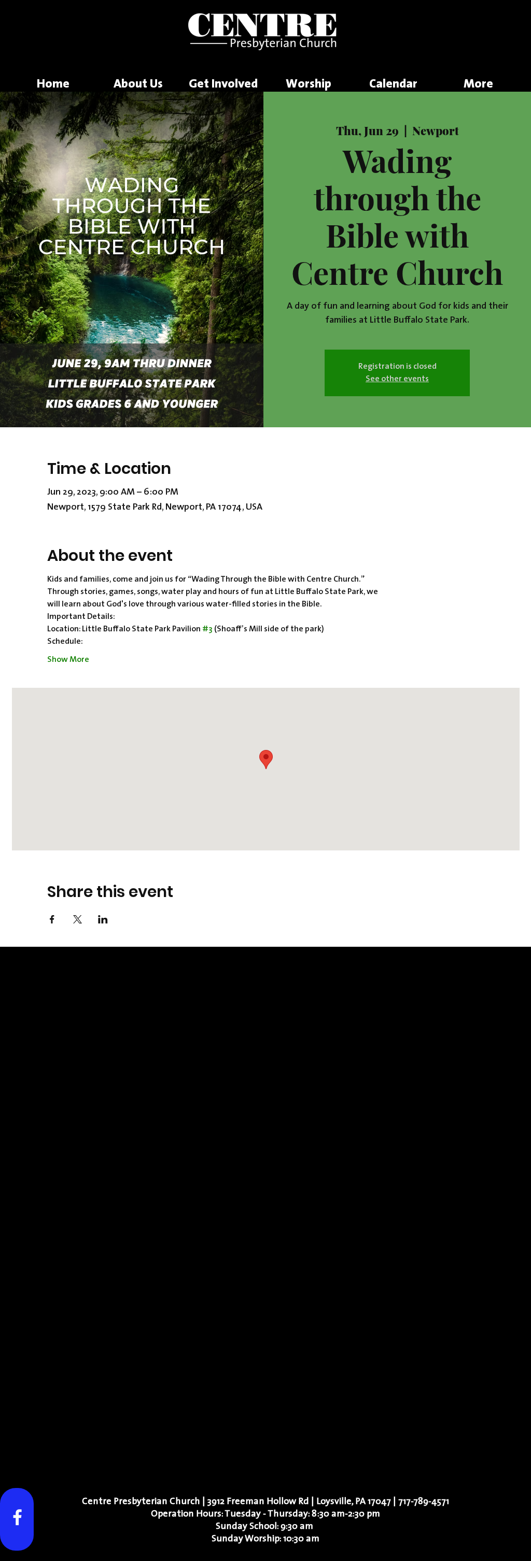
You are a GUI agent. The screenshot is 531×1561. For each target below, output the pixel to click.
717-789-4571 (423, 1502)
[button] (137, 85)
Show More (68, 660)
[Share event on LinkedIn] (103, 919)
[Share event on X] (77, 919)
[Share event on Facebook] (52, 919)
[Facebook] (17, 1517)
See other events (397, 379)
